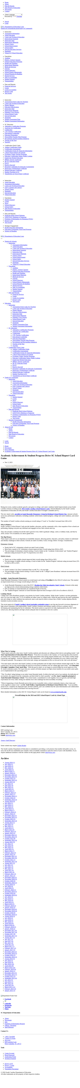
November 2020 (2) (11, 879)
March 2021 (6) (9, 872)
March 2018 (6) (9, 925)
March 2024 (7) (9, 810)
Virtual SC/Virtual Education (13, 53)
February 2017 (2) (10, 948)
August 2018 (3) (10, 916)
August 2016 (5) (10, 959)
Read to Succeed (10, 165)
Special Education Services (13, 49)
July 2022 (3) (9, 844)
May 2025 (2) (9, 787)
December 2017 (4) (11, 930)
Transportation (9, 81)
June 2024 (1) (9, 805)
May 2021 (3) (9, 868)
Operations (12, 266)
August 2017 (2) (10, 937)
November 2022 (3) (11, 837)
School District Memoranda (13, 72)
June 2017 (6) (9, 941)
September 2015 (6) (11, 978)
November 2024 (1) (11, 796)
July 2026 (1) (9, 764)
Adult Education (10, 35)
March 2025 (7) (9, 791)
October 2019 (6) (10, 893)
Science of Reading (11, 231)
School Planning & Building (13, 74)
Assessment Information (12, 33)
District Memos (9, 105)
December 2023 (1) (11, 815)
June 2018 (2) (9, 920)
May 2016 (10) (9, 964)
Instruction (12, 243)
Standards (8, 51)
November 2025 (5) (11, 777)
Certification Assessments (12, 149)
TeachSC (7, 142)
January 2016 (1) (10, 971)
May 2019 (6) (9, 900)
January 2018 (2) (10, 929)
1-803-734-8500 (10, 1037)
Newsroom (12, 436)
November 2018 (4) (11, 911)
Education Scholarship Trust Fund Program (18, 229)
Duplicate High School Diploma (15, 215)
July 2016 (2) (9, 960)
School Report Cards (11, 114)
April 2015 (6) (9, 985)
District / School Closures (12, 60)
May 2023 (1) (9, 826)
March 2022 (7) (9, 851)
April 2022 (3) (9, 849)
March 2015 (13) (10, 987)
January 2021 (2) (10, 876)
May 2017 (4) (9, 943)
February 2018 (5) (10, 927)
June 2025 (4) (9, 785)
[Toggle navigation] (1, 238)
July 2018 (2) (9, 918)
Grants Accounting (10, 90)
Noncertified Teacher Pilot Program (16, 137)
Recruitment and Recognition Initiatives (17, 138)
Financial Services (10, 86)
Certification (8, 130)
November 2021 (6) (11, 858)
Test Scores (8, 93)
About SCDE (9, 427)
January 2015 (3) (10, 990)
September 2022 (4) (11, 840)
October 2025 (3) (10, 778)
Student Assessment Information (14, 121)
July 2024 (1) (9, 803)
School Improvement (11, 46)
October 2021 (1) (10, 860)
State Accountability (11, 77)
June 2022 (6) (9, 845)
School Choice (9, 44)
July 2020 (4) (9, 886)
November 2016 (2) (11, 953)
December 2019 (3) (11, 891)
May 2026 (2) (9, 768)
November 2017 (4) (11, 932)
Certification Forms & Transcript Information (18, 151)
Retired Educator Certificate (13, 170)
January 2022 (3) (10, 854)
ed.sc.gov (8, 1040)
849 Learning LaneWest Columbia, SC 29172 (13, 1043)
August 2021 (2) (10, 863)
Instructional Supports (11, 39)
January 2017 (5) (10, 950)
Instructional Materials (11, 42)
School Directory (10, 70)
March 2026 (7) (9, 771)
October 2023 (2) (10, 819)
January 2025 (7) (10, 794)
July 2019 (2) (9, 897)
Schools (7, 69)
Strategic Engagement (15, 420)
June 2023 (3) (9, 824)
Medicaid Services (10, 67)
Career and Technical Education (14, 37)
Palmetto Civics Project (12, 112)
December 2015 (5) (11, 973)
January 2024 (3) (10, 814)
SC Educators (13, 328)
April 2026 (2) (9, 769)
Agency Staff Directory (8, 740)
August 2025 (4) (10, 782)
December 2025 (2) (11, 775)
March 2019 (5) (9, 904)
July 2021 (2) (9, 865)
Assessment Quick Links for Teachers (16, 102)
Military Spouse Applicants (13, 159)
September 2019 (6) (11, 895)
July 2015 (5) (9, 980)
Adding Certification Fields (13, 147)
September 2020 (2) (11, 883)
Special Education (10, 116)
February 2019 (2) (10, 906)
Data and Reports (14, 292)
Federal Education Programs (13, 61)
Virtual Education (10, 194)
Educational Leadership (12, 133)
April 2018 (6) (9, 923)
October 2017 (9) (10, 934)
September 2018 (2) (11, 914)
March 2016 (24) (10, 967)
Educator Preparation (11, 135)
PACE (7, 163)
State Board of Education (12, 208)
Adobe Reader (21, 745)
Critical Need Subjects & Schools (15, 152)
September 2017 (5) (11, 936)
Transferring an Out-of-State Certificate (17, 174)
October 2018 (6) (10, 913)
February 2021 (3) (10, 874)
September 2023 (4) (11, 821)
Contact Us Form (10, 1038)
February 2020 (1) (10, 890)
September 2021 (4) (11, 861)
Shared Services (10, 76)
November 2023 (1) (11, 817)
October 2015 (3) (10, 976)
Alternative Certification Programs (15, 126)
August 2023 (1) (10, 822)
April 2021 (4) (9, 870)
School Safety (9, 48)
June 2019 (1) (9, 899)
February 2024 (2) (10, 812)
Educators (16, 28)
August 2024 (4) (10, 801)
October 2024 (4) (10, 798)
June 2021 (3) (9, 867)
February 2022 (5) (10, 853)
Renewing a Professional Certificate (16, 168)
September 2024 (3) (11, 800)
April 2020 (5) (9, 888)
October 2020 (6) (10, 881)
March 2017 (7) (9, 946)
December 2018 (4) (11, 909)
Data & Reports (13, 432)
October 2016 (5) (10, 955)
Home (10, 429)
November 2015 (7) (11, 975)
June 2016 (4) (9, 962)
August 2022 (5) (10, 842)
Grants (7, 88)
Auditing (7, 58)
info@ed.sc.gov (10, 735)
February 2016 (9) (10, 969)
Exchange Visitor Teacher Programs (16, 154)
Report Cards (9, 91)
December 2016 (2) (11, 952)
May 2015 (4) (9, 983)
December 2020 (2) (11, 877)
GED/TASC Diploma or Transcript (15, 217)
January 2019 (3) (10, 907)
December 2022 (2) (11, 835)
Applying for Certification (13, 128)
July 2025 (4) (9, 784)
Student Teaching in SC (12, 172)
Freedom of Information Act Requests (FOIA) (19, 219)
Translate (19, 16)
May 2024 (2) (9, 807)
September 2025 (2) (11, 780)
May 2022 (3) (9, 847)
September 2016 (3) (11, 957)
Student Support (10, 79)
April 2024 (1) (9, 808)
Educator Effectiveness (12, 107)
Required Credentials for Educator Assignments (19, 167)
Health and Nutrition (11, 63)
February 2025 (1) (10, 792)
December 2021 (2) (11, 856)
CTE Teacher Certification (13, 131)
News (6, 203)
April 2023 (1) (9, 828)
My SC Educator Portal (12, 161)
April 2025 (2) (9, 789)
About (10, 430)
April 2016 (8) (9, 966)
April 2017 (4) (9, 944)
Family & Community (25, 28)
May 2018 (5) (9, 921)
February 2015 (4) (10, 989)
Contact (11, 437)
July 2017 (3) (9, 939)
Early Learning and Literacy (13, 187)
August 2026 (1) (10, 762)
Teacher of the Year (11, 140)
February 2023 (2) (10, 831)
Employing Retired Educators (14, 158)
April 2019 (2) (9, 902)
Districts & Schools (7, 28)
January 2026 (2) (10, 773)
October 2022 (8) (10, 838)
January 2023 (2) (10, 833)
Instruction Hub (9, 40)
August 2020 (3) (10, 884)
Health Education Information (14, 227)
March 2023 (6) (9, 830)
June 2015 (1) (9, 982)
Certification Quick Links (16, 347)
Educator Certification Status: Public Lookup (18, 156)
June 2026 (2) (9, 766)
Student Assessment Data (12, 119)
